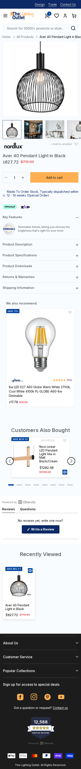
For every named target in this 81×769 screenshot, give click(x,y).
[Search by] (73, 28)
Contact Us (68, 4)
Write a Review (45, 530)
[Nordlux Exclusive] (14, 146)
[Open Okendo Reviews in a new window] (19, 502)
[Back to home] (22, 16)
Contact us (60, 708)
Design (40, 4)
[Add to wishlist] (70, 312)
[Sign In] (65, 16)
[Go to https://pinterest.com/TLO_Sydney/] (47, 697)
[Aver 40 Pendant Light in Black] (18, 584)
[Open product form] (64, 472)
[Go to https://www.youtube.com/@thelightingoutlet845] (61, 697)
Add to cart (54, 177)
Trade (52, 4)
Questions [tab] (28, 510)
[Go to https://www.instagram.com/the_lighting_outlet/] (34, 697)
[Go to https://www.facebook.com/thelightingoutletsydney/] (20, 697)
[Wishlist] (56, 16)
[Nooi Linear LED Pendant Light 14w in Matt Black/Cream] (23, 457)
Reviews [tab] (8, 510)
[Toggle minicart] (74, 16)
